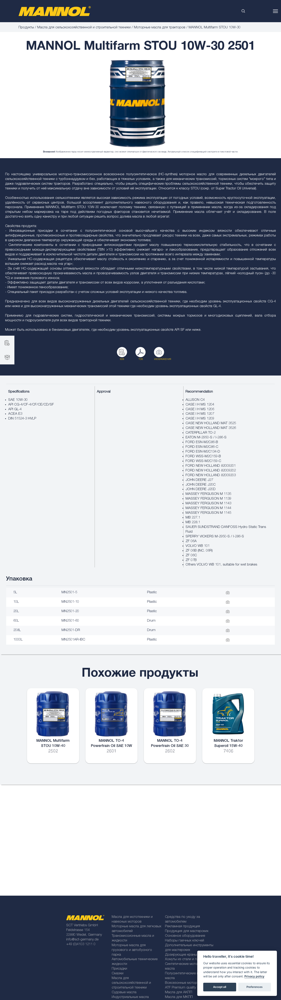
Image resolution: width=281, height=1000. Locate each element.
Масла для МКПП (179, 997)
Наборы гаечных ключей (184, 940)
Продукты (26, 27)
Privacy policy (254, 976)
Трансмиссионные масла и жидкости (133, 938)
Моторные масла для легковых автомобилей (136, 929)
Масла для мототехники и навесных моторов (132, 919)
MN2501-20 (70, 611)
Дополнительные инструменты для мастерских (189, 948)
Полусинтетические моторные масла (189, 976)
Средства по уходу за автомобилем (182, 919)
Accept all (219, 986)
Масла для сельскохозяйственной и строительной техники (84, 27)
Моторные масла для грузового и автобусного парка (132, 950)
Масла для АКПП (178, 992)
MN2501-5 (69, 592)
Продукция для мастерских (186, 931)
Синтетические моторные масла (185, 966)
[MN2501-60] (137, 103)
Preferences (254, 986)
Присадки (119, 969)
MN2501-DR (71, 630)
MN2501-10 (70, 602)
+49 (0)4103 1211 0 (80, 944)
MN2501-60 (70, 621)
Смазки (117, 973)
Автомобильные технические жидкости (135, 962)
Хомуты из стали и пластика (187, 959)
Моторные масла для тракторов (159, 27)
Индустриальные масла (130, 997)
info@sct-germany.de (82, 939)
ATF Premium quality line (183, 988)
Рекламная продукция (182, 926)
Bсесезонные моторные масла (189, 983)
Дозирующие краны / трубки (188, 955)
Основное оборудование (185, 936)
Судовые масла (124, 992)
